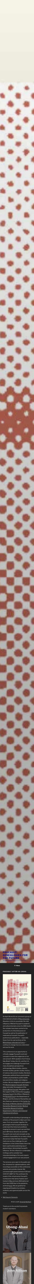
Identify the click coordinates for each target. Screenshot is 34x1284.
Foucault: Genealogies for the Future (15, 955)
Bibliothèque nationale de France (14, 1042)
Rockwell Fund (10, 1096)
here (10, 1186)
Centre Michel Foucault (10, 1089)
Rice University (24, 1019)
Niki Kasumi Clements (10, 1197)
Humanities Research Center (12, 1106)
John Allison (17, 1270)
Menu (18, 965)
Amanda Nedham (25, 1202)
